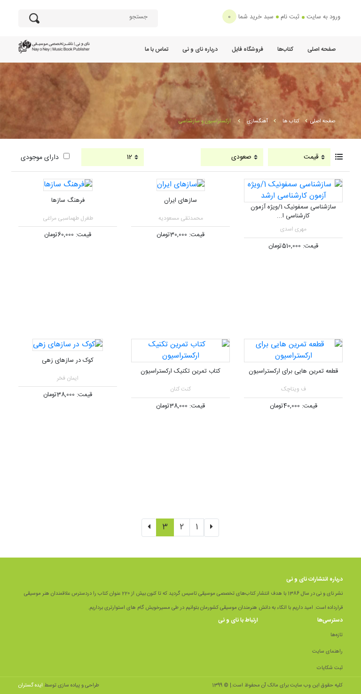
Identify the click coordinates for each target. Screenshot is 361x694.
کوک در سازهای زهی (68, 360)
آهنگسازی (257, 121)
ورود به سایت (323, 17)
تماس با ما (156, 49)
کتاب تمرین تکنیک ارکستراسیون (180, 371)
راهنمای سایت (327, 651)
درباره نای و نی (200, 49)
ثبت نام (290, 17)
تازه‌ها (336, 635)
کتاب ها (291, 121)
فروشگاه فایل (247, 49)
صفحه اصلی (321, 49)
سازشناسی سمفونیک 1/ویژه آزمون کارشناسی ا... (293, 211)
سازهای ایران (180, 200)
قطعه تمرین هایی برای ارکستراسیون (293, 371)
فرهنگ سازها (68, 200)
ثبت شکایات (330, 668)
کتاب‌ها (285, 49)
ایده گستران (30, 685)
